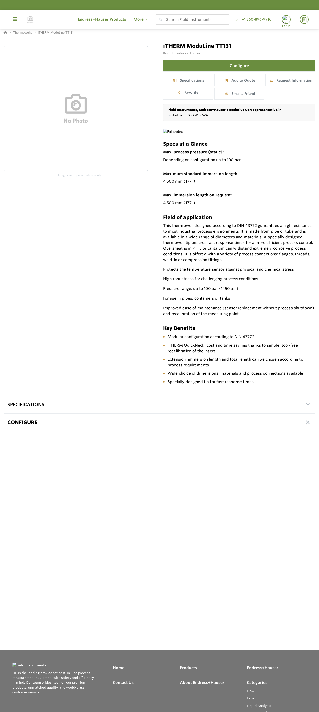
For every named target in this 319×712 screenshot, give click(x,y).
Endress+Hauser (188, 53)
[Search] (159, 19)
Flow (250, 691)
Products (188, 667)
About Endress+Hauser (202, 682)
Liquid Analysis (259, 706)
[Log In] (286, 19)
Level (251, 698)
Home (118, 667)
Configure (239, 65)
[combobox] (192, 19)
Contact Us (123, 682)
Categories (257, 682)
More (139, 19)
